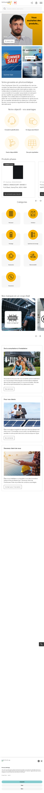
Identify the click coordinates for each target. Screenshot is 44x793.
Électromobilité (33, 264)
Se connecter (9, 438)
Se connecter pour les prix (15, 194)
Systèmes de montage (33, 243)
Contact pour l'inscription (12, 487)
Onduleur (33, 222)
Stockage (11, 243)
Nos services (9, 389)
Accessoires (11, 264)
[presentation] (36, 201)
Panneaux (11, 222)
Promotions (11, 285)
